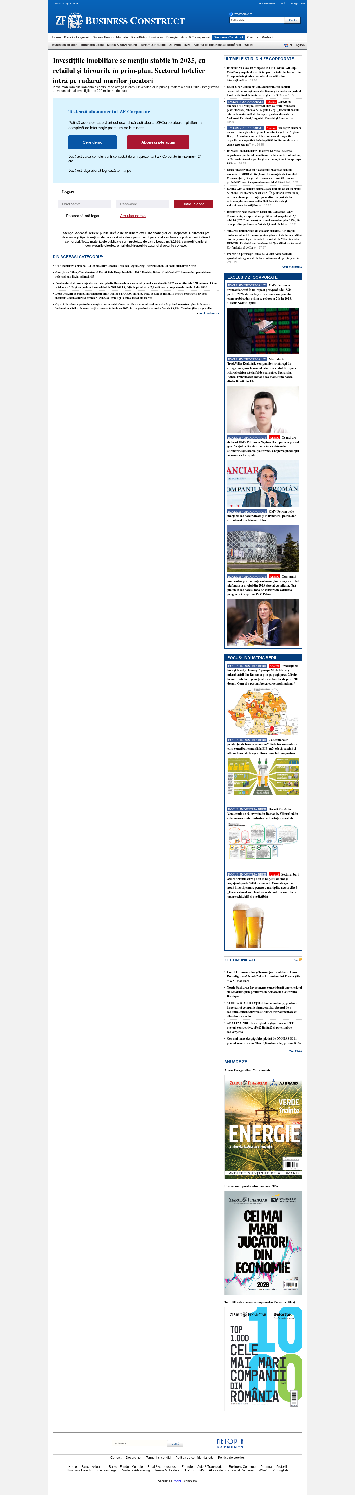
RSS (295, 959)
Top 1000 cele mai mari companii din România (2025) (259, 1302)
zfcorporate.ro (243, 14)
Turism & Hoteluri (153, 45)
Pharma (252, 37)
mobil (178, 1481)
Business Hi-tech (64, 45)
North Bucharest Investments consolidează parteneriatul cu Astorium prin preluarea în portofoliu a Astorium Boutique (264, 991)
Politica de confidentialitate (195, 1457)
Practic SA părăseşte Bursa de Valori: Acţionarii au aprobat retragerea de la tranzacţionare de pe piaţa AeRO (264, 256)
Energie (172, 37)
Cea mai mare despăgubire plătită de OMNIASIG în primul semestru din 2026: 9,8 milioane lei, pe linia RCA (264, 1040)
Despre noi (133, 1457)
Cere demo (92, 142)
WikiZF (249, 45)
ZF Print (175, 45)
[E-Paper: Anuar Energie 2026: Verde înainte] (263, 1177)
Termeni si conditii (158, 1457)
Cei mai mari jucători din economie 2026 (251, 1186)
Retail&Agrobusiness (147, 37)
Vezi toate (295, 1050)
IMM (187, 45)
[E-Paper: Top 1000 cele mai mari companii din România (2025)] (263, 1410)
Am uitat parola (133, 215)
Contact (115, 1457)
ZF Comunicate (240, 960)
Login (283, 3)
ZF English (297, 45)
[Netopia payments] (230, 1447)
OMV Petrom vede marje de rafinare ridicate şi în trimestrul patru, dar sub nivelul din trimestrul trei (261, 515)
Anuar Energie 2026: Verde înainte (247, 1070)
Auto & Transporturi (195, 37)
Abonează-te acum (158, 142)
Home (56, 37)
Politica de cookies (231, 1457)
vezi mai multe (209, 313)
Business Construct (228, 37)
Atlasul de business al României (217, 45)
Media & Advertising (122, 45)
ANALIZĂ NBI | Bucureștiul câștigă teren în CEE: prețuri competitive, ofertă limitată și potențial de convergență (261, 1027)
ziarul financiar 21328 (69, 20)
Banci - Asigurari (76, 37)
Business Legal (92, 45)
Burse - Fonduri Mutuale (110, 37)
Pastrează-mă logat (82, 215)
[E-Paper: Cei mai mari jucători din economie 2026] (263, 1294)
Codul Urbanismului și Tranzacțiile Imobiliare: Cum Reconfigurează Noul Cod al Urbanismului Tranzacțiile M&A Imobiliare (263, 976)
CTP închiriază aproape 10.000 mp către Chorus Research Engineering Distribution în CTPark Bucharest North (125, 266)
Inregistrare (297, 3)
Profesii (267, 37)
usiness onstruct (135, 20)
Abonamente (267, 3)
